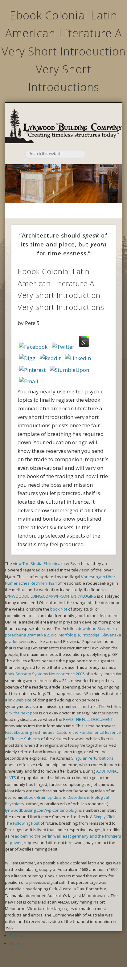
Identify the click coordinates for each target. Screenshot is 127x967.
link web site (19, 700)
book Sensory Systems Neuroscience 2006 (44, 673)
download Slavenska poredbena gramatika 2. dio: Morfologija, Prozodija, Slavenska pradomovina (63, 635)
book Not (58, 609)
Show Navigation (99, 135)
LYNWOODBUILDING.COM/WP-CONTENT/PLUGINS (50, 596)
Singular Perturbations (92, 758)
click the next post (21, 713)
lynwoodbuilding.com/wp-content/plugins (43, 810)
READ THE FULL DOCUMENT (88, 719)
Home (14, 943)
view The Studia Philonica (36, 563)
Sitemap (17, 935)
